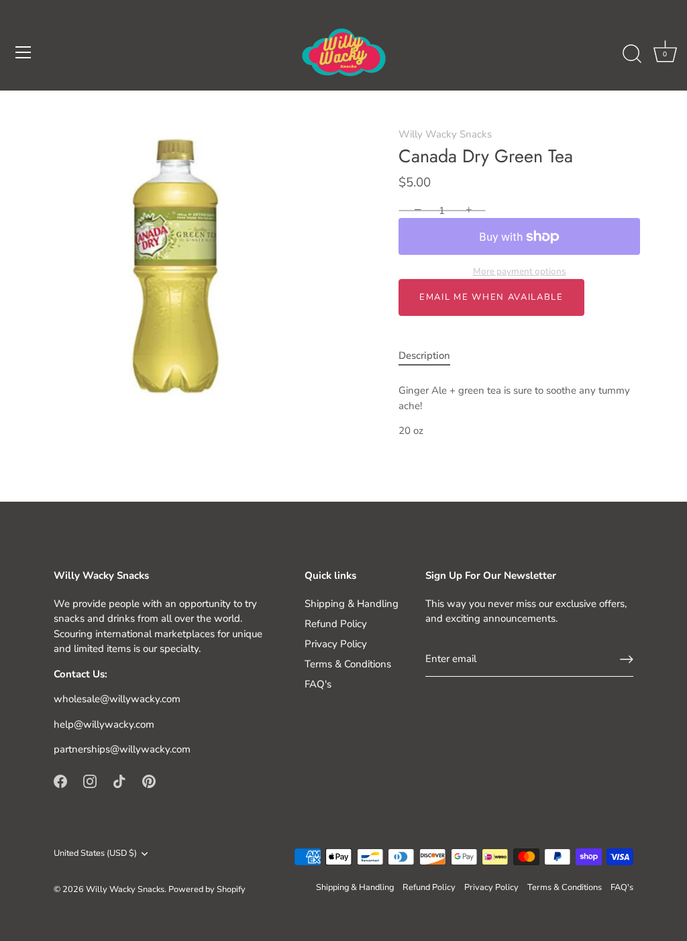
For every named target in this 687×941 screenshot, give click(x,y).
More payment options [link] (519, 271)
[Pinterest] (149, 780)
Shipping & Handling (352, 603)
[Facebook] (60, 780)
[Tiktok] (119, 780)
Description (424, 355)
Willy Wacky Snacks (445, 134)
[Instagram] (90, 780)
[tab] (431, 356)
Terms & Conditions (348, 664)
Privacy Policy (336, 644)
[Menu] (23, 52)
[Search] (632, 54)
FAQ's (318, 684)
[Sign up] (626, 659)
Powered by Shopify (207, 889)
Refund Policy (336, 623)
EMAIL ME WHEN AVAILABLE (491, 297)
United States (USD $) (95, 853)
